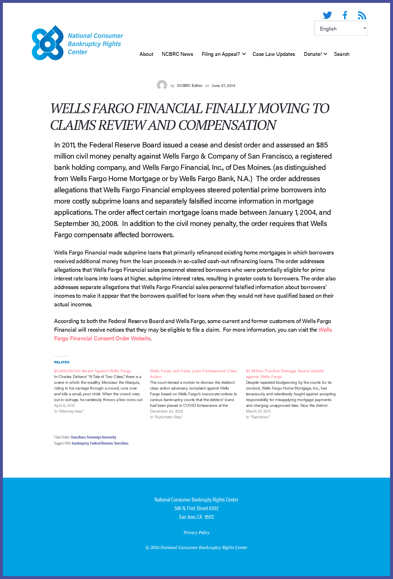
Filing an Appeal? (221, 53)
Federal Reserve (101, 443)
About (146, 53)
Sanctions (78, 437)
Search (342, 53)
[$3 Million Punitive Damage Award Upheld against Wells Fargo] (294, 393)
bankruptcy (80, 443)
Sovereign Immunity (101, 437)
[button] (244, 53)
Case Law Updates (274, 53)
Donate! (313, 53)
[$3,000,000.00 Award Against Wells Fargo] (102, 391)
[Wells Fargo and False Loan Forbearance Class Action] (198, 393)
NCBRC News (177, 53)
